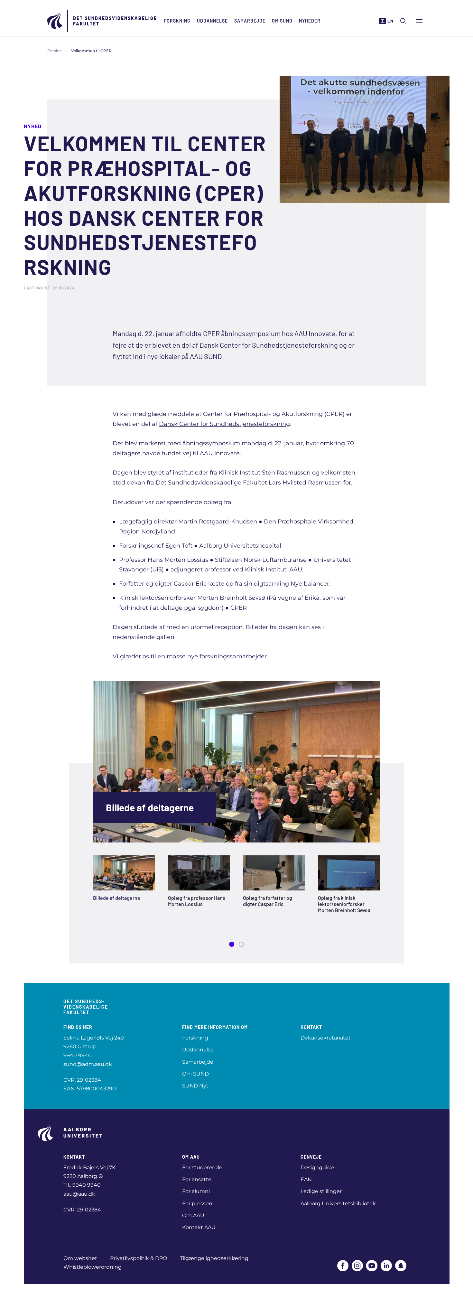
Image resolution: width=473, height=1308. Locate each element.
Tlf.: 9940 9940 (82, 1185)
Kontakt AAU (199, 1227)
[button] (232, 944)
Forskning (177, 21)
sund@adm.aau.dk (87, 1064)
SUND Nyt (195, 1086)
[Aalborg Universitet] (55, 21)
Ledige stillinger (321, 1191)
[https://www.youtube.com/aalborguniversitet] (371, 1265)
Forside (54, 50)
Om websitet (80, 1258)
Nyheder (309, 21)
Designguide (317, 1167)
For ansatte (196, 1179)
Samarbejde (249, 21)
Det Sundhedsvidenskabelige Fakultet (115, 20)
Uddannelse (212, 21)
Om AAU (193, 1215)
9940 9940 (77, 1055)
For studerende (202, 1167)
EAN (306, 1179)
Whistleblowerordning (92, 1267)
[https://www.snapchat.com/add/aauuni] (400, 1265)
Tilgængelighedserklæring (214, 1258)
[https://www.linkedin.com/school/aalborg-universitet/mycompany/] (386, 1265)
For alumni (196, 1191)
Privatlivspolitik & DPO (138, 1258)
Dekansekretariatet (326, 1038)
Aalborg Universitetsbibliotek (338, 1203)
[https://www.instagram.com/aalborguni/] (357, 1265)
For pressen (197, 1203)
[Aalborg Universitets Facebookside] (342, 1265)
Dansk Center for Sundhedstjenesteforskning (224, 424)
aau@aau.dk (79, 1194)
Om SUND (282, 21)
